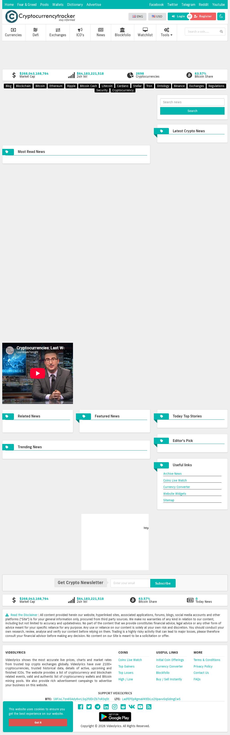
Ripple (71, 86)
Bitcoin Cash (88, 86)
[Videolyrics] (40, 16)
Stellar (137, 86)
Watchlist (145, 35)
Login (180, 16)
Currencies (13, 35)
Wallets (58, 4)
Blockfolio (123, 35)
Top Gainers (126, 666)
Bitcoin (40, 86)
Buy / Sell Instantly (169, 679)
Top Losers (125, 672)
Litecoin (107, 86)
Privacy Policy (203, 666)
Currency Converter (176, 487)
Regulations (216, 86)
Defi (36, 35)
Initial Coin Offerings (170, 660)
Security (102, 90)
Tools (165, 35)
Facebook (156, 4)
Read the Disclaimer (24, 615)
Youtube (218, 4)
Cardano (122, 86)
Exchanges (57, 35)
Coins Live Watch (175, 480)
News (101, 35)
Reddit (204, 4)
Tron (149, 86)
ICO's (80, 35)
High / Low (125, 679)
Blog (8, 86)
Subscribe (163, 583)
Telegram (188, 4)
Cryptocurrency (123, 90)
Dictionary (75, 4)
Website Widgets (174, 493)
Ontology (163, 86)
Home (9, 4)
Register (205, 16)
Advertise (93, 4)
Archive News (172, 473)
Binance (179, 86)
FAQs (197, 679)
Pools (44, 4)
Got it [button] (38, 722)
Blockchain (23, 86)
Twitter (172, 4)
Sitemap (168, 500)
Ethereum (55, 86)
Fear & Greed (27, 4)
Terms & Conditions (207, 660)
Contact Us (201, 672)
